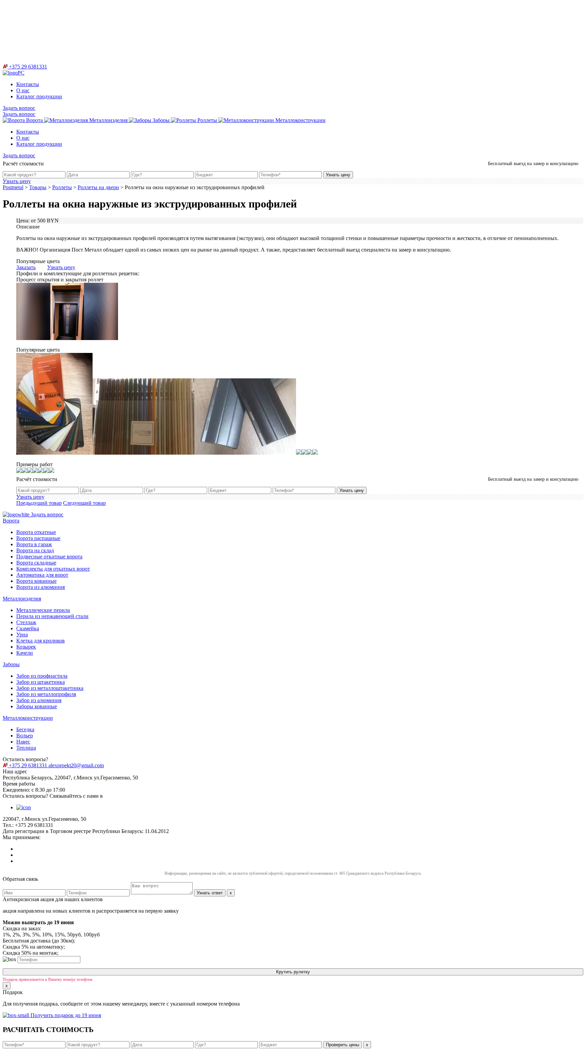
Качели (24, 653)
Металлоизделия (22, 598)
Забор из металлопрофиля (46, 694)
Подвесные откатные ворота (49, 556)
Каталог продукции (39, 96)
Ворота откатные (36, 532)
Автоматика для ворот (42, 575)
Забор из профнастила (41, 676)
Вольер (24, 735)
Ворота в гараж (34, 544)
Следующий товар (84, 503)
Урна (22, 634)
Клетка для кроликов (40, 640)
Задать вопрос (19, 108)
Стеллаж (26, 622)
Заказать (26, 267)
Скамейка (27, 628)
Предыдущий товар (39, 503)
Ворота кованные (36, 581)
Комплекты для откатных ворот (53, 569)
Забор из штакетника (40, 682)
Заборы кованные (36, 706)
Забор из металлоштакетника (49, 688)
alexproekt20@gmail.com (76, 765)
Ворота (11, 520)
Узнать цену (338, 174)
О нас (23, 90)
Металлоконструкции (28, 718)
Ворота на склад (35, 550)
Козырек (26, 647)
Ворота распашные (38, 538)
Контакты (27, 84)
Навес (23, 742)
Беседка (25, 729)
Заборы (11, 664)
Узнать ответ (210, 892)
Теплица (26, 748)
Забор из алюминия (38, 700)
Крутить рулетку (293, 971)
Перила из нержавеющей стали (52, 616)
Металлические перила (43, 610)
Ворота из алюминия (40, 587)
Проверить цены (342, 1044)
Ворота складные (36, 563)
